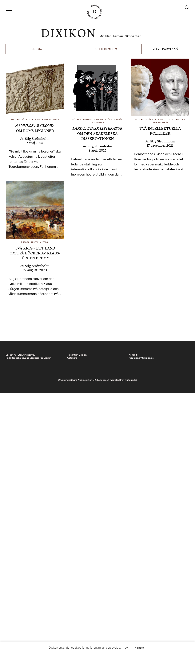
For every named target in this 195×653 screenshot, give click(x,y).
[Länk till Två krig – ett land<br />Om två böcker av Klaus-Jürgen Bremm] (35, 210)
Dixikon (68, 33)
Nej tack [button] (139, 647)
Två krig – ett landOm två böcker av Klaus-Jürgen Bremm (35, 253)
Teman (118, 36)
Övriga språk (115, 120)
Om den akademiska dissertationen (97, 133)
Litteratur (100, 120)
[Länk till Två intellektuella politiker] (160, 88)
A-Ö (176, 49)
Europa (36, 120)
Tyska (56, 120)
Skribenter (133, 36)
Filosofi (169, 120)
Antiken (15, 120)
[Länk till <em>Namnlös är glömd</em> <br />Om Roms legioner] (35, 88)
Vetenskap (98, 123)
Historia (46, 120)
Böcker (26, 120)
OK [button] (126, 647)
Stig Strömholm (37, 139)
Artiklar (105, 36)
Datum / (168, 49)
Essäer (149, 120)
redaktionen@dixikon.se (141, 357)
